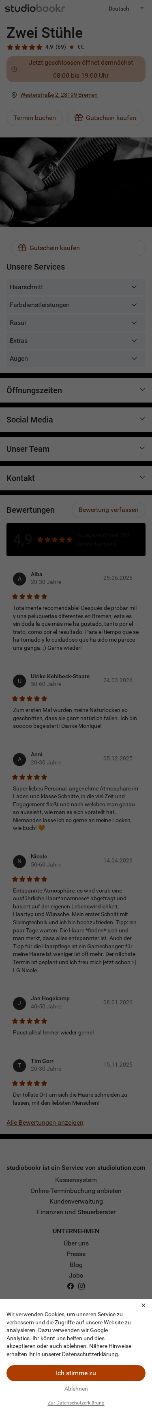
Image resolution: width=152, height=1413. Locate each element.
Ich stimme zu (76, 1373)
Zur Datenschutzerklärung (76, 1403)
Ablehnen (76, 1388)
